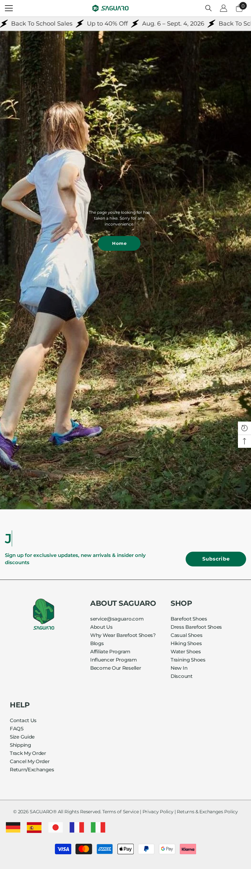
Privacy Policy (158, 812)
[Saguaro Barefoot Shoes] (125, 270)
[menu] (9, 8)
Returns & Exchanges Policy (207, 812)
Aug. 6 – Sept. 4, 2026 (148, 23)
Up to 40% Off (81, 23)
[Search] (208, 8)
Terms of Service (120, 812)
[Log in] (223, 8)
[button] (244, 428)
